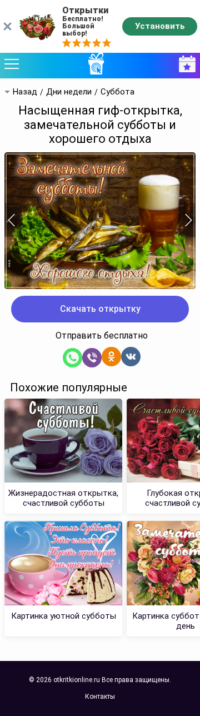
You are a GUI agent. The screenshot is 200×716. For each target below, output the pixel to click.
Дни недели (69, 92)
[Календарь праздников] (184, 64)
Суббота (117, 92)
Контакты (100, 696)
